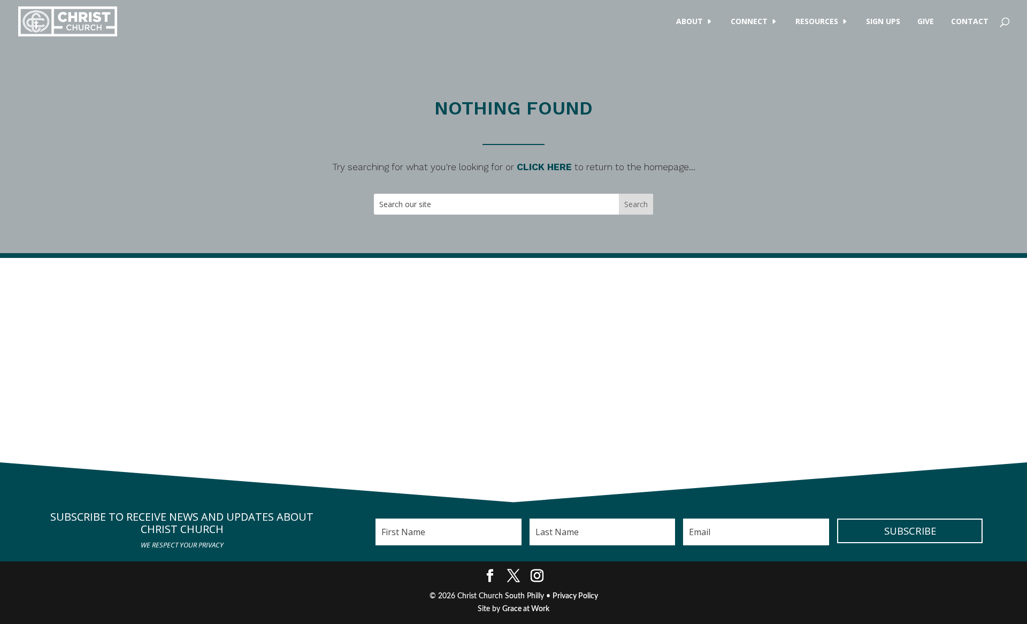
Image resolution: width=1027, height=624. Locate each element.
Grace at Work (525, 609)
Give (925, 22)
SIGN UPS (883, 22)
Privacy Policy (575, 596)
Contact (969, 22)
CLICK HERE (544, 167)
